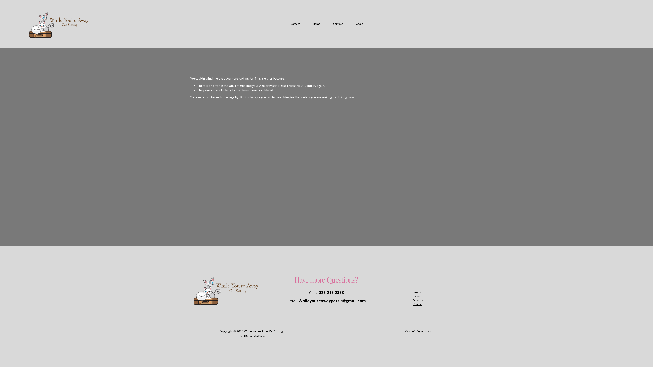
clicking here (247, 97)
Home (316, 23)
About (359, 23)
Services (338, 23)
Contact (295, 23)
